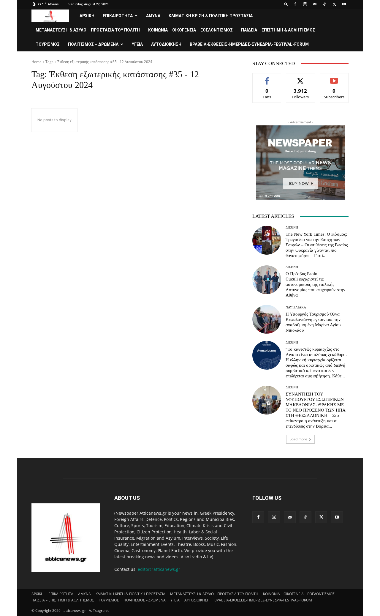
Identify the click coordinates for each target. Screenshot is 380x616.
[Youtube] (344, 4)
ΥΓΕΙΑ (137, 44)
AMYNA (153, 15)
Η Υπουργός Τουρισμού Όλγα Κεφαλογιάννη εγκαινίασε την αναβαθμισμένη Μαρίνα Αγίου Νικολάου (313, 322)
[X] (334, 4)
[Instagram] (304, 4)
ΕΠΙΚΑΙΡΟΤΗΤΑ (118, 15)
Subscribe (334, 77)
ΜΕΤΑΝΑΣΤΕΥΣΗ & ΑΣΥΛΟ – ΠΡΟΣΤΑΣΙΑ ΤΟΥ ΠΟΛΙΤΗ (88, 30)
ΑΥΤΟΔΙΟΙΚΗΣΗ (166, 44)
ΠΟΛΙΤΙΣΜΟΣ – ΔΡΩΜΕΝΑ (93, 44)
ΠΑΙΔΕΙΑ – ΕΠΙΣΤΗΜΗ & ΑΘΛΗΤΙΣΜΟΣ (278, 30)
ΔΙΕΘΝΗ (292, 227)
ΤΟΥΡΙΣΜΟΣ (48, 44)
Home (36, 61)
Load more (298, 439)
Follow (301, 77)
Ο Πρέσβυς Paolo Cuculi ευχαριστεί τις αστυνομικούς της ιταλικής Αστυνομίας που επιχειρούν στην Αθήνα (315, 284)
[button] (286, 4)
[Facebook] (295, 4)
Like (267, 77)
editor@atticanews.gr (159, 569)
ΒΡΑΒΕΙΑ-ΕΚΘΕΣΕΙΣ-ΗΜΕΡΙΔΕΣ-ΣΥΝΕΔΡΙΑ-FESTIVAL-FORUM (249, 44)
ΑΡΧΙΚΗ (87, 15)
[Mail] (314, 4)
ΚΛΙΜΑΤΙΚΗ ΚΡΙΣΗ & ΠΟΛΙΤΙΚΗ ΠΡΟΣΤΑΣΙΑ (211, 15)
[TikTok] (324, 4)
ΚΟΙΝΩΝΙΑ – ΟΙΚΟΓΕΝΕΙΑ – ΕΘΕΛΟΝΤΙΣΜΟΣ (190, 30)
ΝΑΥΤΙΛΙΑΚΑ (296, 307)
